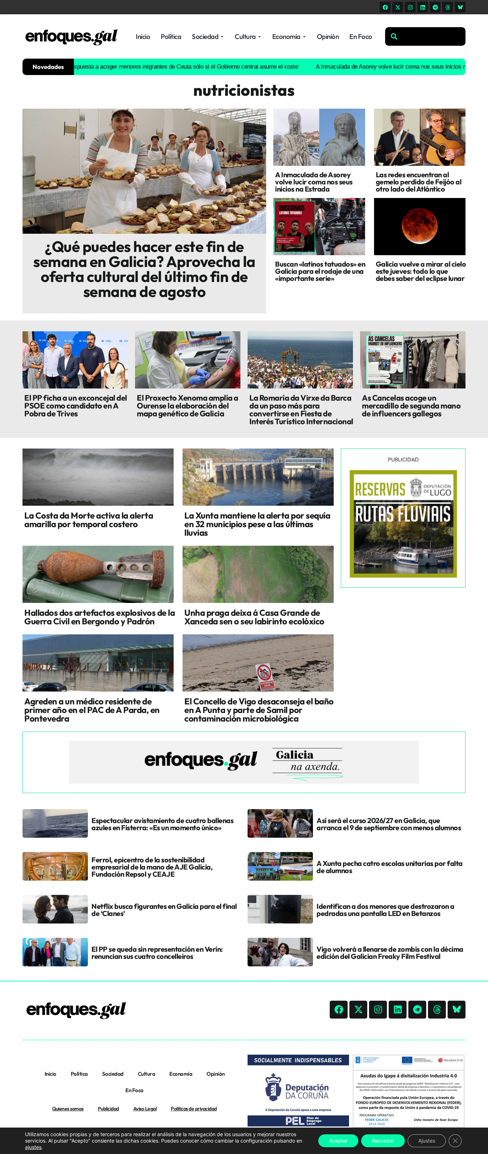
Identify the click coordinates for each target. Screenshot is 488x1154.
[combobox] (425, 36)
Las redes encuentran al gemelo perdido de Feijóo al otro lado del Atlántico (419, 181)
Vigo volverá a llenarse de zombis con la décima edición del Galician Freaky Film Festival (390, 953)
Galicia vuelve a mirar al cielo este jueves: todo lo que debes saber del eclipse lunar (421, 271)
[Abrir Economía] (304, 36)
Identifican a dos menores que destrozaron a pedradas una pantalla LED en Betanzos (385, 910)
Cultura (146, 1073)
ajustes (33, 1147)
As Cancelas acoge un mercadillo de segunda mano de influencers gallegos (411, 405)
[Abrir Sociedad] (222, 36)
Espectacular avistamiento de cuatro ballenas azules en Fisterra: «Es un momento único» (162, 824)
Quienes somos (68, 1108)
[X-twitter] (397, 7)
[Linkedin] (422, 7)
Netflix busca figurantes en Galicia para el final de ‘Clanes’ (164, 910)
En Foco (134, 1090)
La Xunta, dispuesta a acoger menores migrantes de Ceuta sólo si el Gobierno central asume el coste (138, 66)
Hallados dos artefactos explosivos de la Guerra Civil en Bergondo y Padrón (99, 616)
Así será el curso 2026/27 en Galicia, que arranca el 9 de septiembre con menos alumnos (389, 824)
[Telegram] (435, 7)
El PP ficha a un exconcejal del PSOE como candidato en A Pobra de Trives (75, 405)
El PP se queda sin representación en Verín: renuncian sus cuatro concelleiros (157, 953)
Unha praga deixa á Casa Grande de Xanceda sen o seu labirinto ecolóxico (254, 616)
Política (79, 1073)
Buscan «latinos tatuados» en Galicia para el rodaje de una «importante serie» (320, 271)
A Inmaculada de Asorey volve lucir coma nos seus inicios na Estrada (370, 66)
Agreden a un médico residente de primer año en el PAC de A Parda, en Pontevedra (92, 710)
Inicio (50, 1073)
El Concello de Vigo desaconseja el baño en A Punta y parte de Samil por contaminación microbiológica (259, 710)
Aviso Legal (145, 1108)
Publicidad (108, 1108)
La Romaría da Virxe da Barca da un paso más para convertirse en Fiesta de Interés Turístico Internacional (301, 409)
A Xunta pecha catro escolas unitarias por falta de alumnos (390, 867)
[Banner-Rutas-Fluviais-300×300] (403, 575)
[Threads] (447, 7)
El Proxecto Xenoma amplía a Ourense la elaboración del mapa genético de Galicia (187, 405)
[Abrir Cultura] (260, 36)
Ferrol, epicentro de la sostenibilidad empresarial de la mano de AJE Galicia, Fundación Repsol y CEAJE (152, 866)
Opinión (215, 1073)
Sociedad (113, 1073)
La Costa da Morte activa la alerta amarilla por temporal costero (88, 519)
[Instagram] (410, 7)
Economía (180, 1073)
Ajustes (426, 1141)
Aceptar (338, 1141)
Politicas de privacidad (194, 1108)
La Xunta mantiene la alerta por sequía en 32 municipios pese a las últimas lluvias (257, 524)
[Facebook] (385, 7)
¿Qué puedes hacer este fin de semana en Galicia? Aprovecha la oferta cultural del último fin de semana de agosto (144, 269)
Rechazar (383, 1141)
